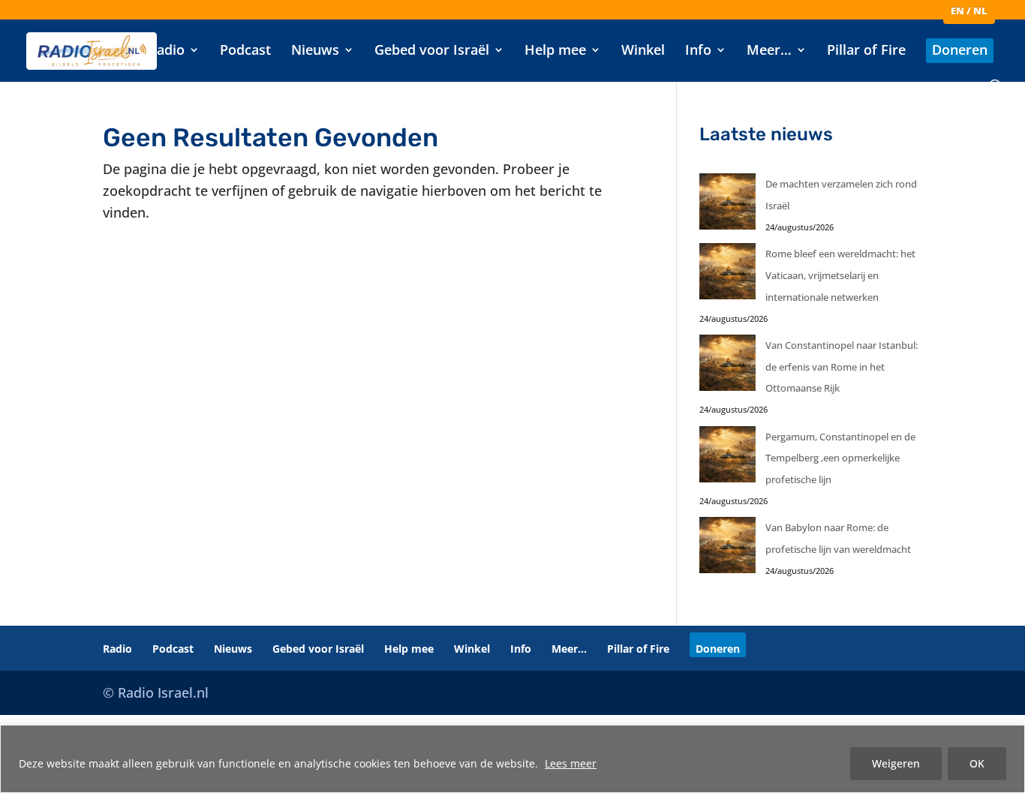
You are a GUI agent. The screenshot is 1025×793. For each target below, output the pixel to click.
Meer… (769, 51)
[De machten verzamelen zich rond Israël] (727, 205)
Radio (166, 51)
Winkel (643, 51)
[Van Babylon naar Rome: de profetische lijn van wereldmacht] (727, 549)
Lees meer (571, 763)
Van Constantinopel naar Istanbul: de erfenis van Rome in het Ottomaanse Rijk (841, 366)
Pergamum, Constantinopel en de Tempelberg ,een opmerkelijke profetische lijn (840, 458)
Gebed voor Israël (431, 51)
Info (698, 51)
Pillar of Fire (866, 51)
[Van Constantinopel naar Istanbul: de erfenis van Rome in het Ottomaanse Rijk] (727, 366)
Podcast (245, 51)
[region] (512, 759)
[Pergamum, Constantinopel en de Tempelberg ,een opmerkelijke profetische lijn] (727, 458)
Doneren (959, 51)
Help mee (555, 51)
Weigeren (896, 763)
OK (976, 763)
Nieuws (315, 51)
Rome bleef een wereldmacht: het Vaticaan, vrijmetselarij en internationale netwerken (840, 275)
